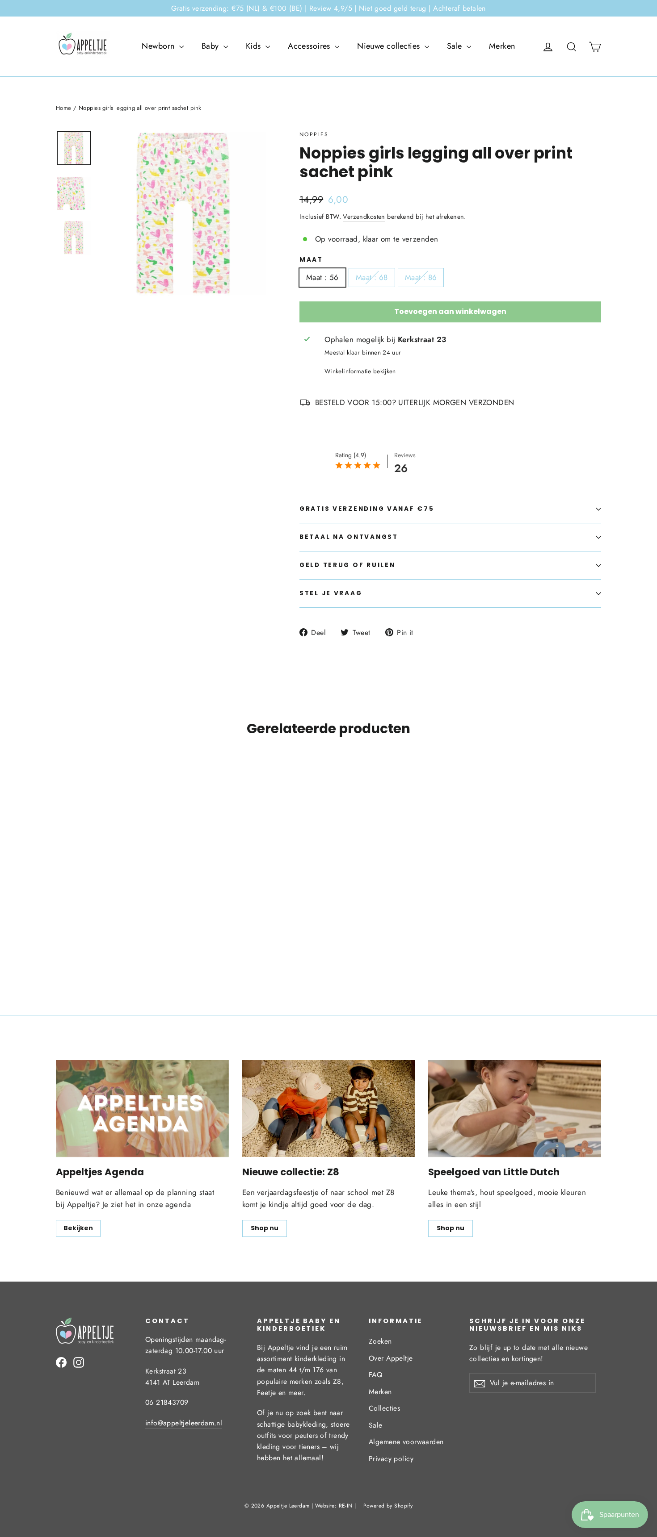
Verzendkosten (364, 216)
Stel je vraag (330, 593)
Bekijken (78, 1228)
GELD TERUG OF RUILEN (347, 565)
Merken (502, 46)
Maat (311, 259)
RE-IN (346, 1506)
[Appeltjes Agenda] (142, 1108)
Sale (455, 46)
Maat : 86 (421, 277)
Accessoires (310, 46)
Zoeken (380, 1341)
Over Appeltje (391, 1358)
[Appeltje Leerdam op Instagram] (78, 1362)
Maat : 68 (372, 277)
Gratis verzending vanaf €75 (366, 509)
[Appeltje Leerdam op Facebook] (61, 1362)
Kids (254, 46)
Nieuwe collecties (389, 46)
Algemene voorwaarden (406, 1442)
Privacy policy (391, 1458)
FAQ (375, 1375)
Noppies (314, 134)
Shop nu (264, 1228)
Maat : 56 (322, 277)
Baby (211, 46)
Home (64, 108)
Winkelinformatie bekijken (360, 371)
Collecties (384, 1408)
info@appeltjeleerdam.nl (183, 1423)
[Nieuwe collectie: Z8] (328, 1108)
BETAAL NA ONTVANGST (348, 537)
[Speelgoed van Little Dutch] (514, 1108)
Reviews (405, 455)
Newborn (159, 46)
